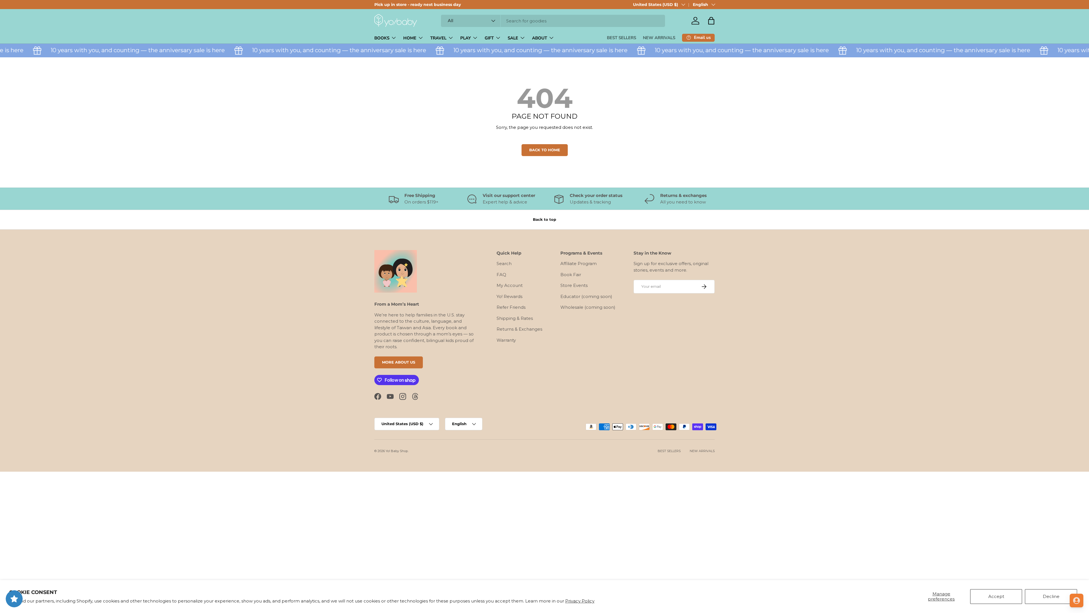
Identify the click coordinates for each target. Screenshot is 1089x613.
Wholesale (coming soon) (587, 307)
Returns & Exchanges (519, 329)
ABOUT (539, 38)
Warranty (506, 340)
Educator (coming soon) (586, 296)
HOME (409, 38)
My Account (510, 285)
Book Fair (570, 274)
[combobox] (553, 21)
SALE (513, 38)
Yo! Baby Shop (397, 451)
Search (504, 263)
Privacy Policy (579, 601)
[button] (711, 20)
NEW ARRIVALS (659, 38)
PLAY (465, 38)
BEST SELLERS (621, 38)
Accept (996, 596)
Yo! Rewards (509, 296)
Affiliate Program (578, 263)
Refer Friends (511, 307)
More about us (398, 362)
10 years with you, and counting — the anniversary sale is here (126, 50)
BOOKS (381, 38)
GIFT (489, 38)
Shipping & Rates (515, 318)
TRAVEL (438, 38)
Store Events (574, 285)
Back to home (544, 150)
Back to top (544, 219)
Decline (1051, 596)
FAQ (501, 274)
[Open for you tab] (1076, 600)
